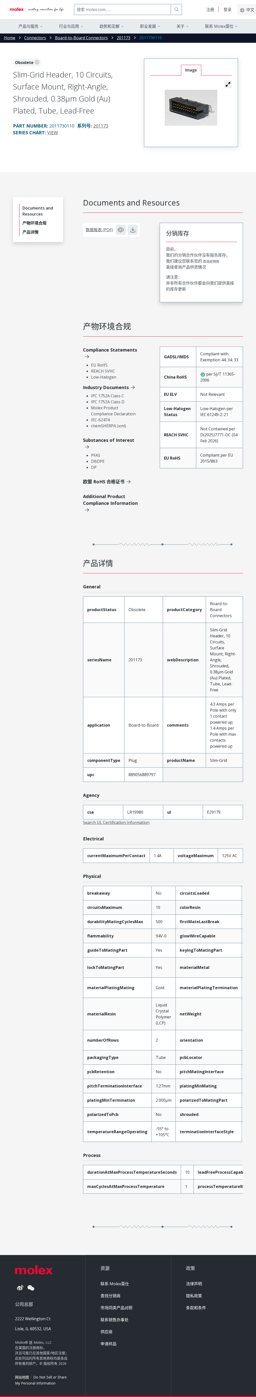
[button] (228, 84)
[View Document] (121, 230)
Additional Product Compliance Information (110, 499)
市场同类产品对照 (116, 1307)
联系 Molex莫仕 (114, 1283)
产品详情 (30, 232)
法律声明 (194, 1283)
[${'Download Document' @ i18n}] (133, 230)
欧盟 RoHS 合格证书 (103, 482)
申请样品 (108, 1343)
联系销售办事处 (114, 1319)
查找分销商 (110, 1295)
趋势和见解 (110, 26)
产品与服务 (28, 26)
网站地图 (22, 1377)
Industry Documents (106, 387)
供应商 (106, 1331)
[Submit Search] (176, 9)
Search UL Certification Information (116, 822)
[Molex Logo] (37, 9)
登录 (228, 9)
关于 (180, 26)
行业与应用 (69, 26)
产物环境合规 (34, 223)
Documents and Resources (37, 211)
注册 (210, 9)
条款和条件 (196, 1307)
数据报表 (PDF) (99, 230)
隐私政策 (194, 1295)
